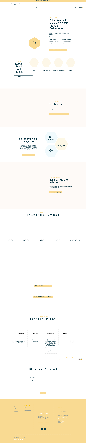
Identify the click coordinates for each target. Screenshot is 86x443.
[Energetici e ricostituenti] (58, 68)
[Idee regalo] (70, 68)
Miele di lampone (43, 240)
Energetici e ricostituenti (58, 70)
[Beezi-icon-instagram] (45, 429)
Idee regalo (70, 70)
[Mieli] (34, 68)
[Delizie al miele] (46, 68)
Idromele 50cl (10, 240)
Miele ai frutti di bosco (27, 240)
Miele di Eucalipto (59, 240)
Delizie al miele (46, 70)
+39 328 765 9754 (73, 6)
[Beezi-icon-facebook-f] (42, 429)
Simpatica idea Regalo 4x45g (75, 240)
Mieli (34, 70)
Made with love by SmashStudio (18, 439)
